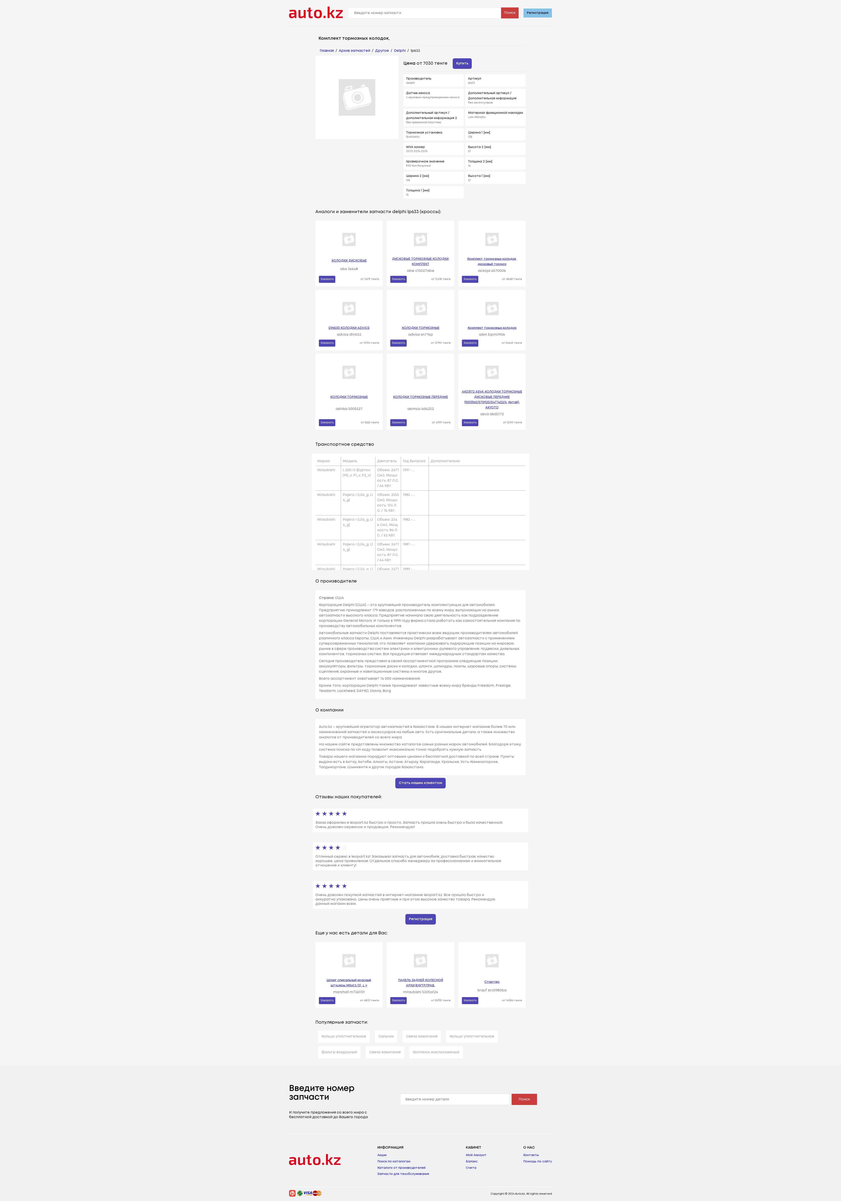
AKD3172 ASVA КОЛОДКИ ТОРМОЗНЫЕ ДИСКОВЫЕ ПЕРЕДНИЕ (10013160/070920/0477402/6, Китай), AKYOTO (492, 399)
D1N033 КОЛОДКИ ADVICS (349, 328)
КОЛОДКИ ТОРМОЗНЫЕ (420, 328)
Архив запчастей (354, 50)
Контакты (531, 1155)
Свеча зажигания (421, 1036)
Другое (382, 50)
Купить (462, 63)
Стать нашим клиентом (420, 783)
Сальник (386, 1036)
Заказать (327, 279)
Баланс (472, 1161)
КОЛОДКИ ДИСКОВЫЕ (349, 260)
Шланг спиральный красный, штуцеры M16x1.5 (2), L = (349, 983)
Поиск (510, 12)
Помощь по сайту (537, 1161)
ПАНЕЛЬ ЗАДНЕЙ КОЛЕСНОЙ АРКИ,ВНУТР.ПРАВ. (420, 983)
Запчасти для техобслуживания (403, 1174)
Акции (382, 1155)
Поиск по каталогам (393, 1161)
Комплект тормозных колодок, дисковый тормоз (492, 262)
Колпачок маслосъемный (436, 1052)
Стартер (492, 982)
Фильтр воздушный (339, 1052)
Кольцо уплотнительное (344, 1036)
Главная (327, 50)
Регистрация (537, 13)
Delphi (400, 50)
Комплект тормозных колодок (492, 328)
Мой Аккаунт (476, 1155)
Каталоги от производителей (401, 1168)
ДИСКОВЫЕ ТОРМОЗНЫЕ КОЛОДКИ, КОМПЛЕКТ (420, 262)
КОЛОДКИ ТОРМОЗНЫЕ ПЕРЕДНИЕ (420, 397)
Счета (471, 1168)
